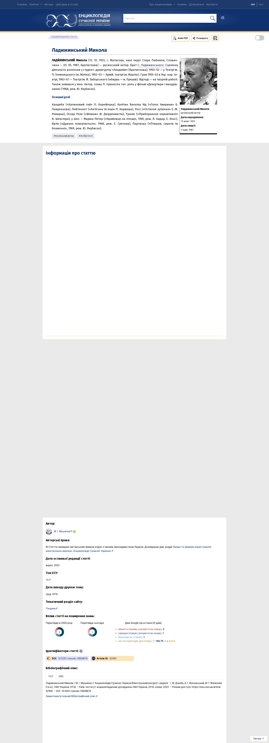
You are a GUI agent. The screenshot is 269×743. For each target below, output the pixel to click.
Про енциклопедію (161, 4)
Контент (34, 4)
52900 (112, 658)
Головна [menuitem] (22, 4)
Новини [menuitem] (182, 4)
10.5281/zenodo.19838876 (73, 658)
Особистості (86, 136)
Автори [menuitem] (48, 4)
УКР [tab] (50, 676)
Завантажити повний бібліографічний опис (70, 696)
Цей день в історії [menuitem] (67, 4)
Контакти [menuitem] (212, 4)
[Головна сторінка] (61, 19)
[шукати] (212, 18)
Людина (50, 608)
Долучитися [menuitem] (196, 4)
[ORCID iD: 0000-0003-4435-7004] (74, 531)
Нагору (257, 738)
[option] (261, 4)
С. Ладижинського (151, 65)
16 (47, 579)
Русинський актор (64, 136)
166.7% (165, 641)
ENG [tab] (61, 676)
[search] (223, 18)
